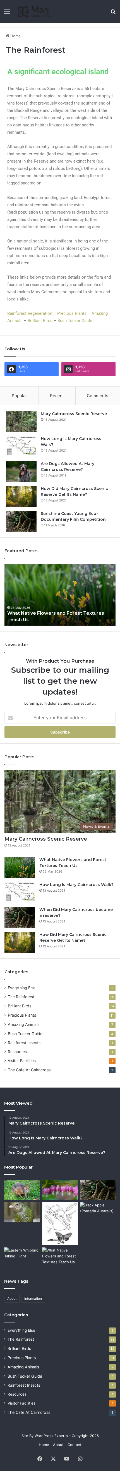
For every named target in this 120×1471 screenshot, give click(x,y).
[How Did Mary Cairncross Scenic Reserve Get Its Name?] (21, 496)
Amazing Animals (23, 1024)
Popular (19, 395)
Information (33, 1298)
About (11, 1298)
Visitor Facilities (22, 1060)
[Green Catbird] (22, 1212)
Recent (57, 395)
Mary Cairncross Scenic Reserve (74, 413)
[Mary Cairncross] (36, 11)
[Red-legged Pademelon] (22, 1190)
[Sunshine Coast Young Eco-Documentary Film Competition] (21, 521)
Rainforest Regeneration (29, 313)
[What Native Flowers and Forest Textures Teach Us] (60, 595)
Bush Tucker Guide (74, 320)
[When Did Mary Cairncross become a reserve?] (19, 917)
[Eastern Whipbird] (22, 1257)
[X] (53, 1458)
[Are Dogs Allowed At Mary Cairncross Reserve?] (21, 471)
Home (15, 36)
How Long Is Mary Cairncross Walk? (76, 884)
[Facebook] (40, 1458)
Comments (97, 395)
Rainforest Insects (24, 1042)
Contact (74, 1444)
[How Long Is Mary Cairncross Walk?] (21, 446)
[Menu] (7, 13)
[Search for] (113, 13)
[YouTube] (66, 1458)
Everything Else (21, 988)
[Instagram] (80, 1458)
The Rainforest (21, 996)
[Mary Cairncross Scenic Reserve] (21, 421)
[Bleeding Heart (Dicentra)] (60, 1190)
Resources (17, 1051)
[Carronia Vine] (60, 1223)
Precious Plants (72, 313)
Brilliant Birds (40, 320)
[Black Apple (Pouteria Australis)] (98, 1212)
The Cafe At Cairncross (29, 1069)
